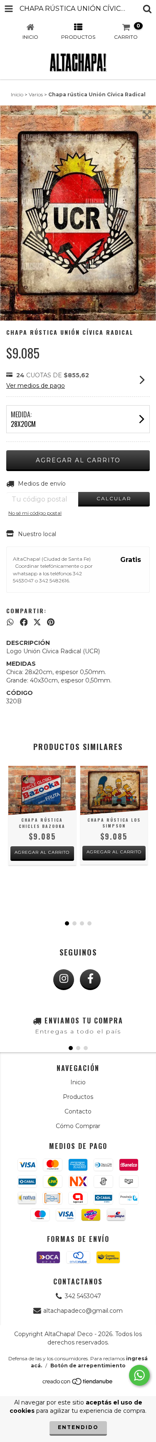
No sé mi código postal (35, 513)
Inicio (17, 94)
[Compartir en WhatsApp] (10, 622)
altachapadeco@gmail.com (83, 1310)
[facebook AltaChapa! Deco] (90, 979)
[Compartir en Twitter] (37, 622)
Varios (36, 94)
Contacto (78, 1111)
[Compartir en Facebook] (24, 622)
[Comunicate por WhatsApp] (139, 1375)
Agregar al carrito (42, 852)
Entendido (78, 1427)
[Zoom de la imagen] (147, 115)
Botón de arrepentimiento (88, 1365)
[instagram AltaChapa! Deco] (63, 979)
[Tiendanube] (78, 1384)
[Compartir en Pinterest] (50, 622)
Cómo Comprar (78, 1126)
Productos (78, 1097)
